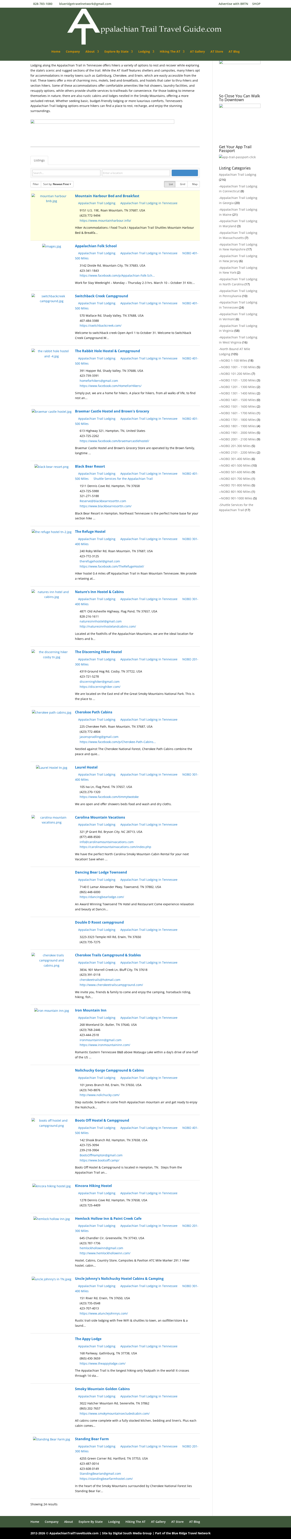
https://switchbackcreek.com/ (100, 325)
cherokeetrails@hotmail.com (100, 980)
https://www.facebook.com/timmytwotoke (109, 797)
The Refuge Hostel (90, 531)
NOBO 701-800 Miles (236, 485)
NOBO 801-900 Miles (236, 492)
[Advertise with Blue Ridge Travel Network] (102, 130)
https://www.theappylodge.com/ (102, 1363)
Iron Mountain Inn (91, 1010)
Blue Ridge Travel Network (191, 1533)
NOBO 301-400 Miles (236, 459)
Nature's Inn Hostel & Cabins (99, 591)
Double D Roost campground (99, 922)
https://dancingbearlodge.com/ (102, 897)
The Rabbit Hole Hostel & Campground (107, 351)
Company (73, 51)
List (170, 184)
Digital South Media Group (132, 1533)
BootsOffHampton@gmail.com (101, 1155)
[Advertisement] (251, 557)
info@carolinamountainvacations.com (107, 842)
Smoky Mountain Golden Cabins (102, 1389)
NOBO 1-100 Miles (234, 360)
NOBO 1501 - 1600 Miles (238, 406)
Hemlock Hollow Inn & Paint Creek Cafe (108, 1218)
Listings (39, 160)
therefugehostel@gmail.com (100, 561)
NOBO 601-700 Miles (236, 479)
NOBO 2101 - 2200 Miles (238, 452)
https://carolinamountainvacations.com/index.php (115, 847)
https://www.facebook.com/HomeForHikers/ (110, 386)
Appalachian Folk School (96, 246)
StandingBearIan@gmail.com (100, 1473)
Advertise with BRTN (233, 4)
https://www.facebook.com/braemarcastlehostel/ (114, 441)
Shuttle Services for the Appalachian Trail (123, 479)
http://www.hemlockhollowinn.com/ (105, 1253)
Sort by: (56, 184)
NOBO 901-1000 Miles (236, 498)
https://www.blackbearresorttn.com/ (105, 506)
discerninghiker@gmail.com (100, 682)
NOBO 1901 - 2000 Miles (238, 433)
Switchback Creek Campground (101, 296)
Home (55, 51)
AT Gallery (197, 51)
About (90, 51)
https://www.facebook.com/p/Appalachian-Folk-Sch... (117, 275)
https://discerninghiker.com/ (100, 687)
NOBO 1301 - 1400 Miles (238, 393)
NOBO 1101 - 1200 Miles (238, 380)
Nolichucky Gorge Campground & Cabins (109, 1070)
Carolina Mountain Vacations (100, 817)
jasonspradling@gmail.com (99, 737)
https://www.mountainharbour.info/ (105, 220)
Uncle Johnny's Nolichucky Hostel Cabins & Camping (119, 1278)
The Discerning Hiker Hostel (98, 652)
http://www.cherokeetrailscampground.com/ (111, 985)
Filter (36, 184)
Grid (182, 184)
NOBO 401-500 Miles (236, 465)
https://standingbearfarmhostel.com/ (106, 1479)
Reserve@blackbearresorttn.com (103, 501)
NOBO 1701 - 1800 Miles (238, 420)
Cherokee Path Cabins (93, 712)
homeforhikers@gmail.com (99, 381)
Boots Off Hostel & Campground (102, 1120)
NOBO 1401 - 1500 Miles (238, 400)
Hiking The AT (170, 51)
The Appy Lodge (88, 1338)
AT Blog (234, 51)
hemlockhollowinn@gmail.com (101, 1248)
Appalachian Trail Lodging (96, 203)
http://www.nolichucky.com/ (100, 1095)
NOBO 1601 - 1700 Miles (238, 413)
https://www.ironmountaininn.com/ (105, 1045)
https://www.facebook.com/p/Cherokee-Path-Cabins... (118, 742)
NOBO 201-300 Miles (236, 446)
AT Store (216, 51)
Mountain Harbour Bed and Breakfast (107, 196)
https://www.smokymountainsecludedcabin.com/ (115, 1413)
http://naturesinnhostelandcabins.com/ (108, 626)
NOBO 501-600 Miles (236, 472)
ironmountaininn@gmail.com (100, 1040)
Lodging (144, 51)
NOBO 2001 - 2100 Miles (238, 439)
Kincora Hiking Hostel (93, 1185)
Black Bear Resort (90, 466)
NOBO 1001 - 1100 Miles (238, 367)
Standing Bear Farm (92, 1439)
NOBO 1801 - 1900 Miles (238, 426)
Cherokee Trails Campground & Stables (108, 955)
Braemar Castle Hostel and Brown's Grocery (112, 411)
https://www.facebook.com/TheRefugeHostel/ (112, 566)
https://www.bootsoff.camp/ (99, 1160)
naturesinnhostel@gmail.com (101, 621)
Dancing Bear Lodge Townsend (101, 872)
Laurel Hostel (86, 767)
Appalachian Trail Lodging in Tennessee (148, 203)
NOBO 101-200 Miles (236, 374)
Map (194, 184)
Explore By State (116, 51)
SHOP (256, 4)
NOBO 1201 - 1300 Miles (238, 387)
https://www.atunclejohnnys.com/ (104, 1313)
